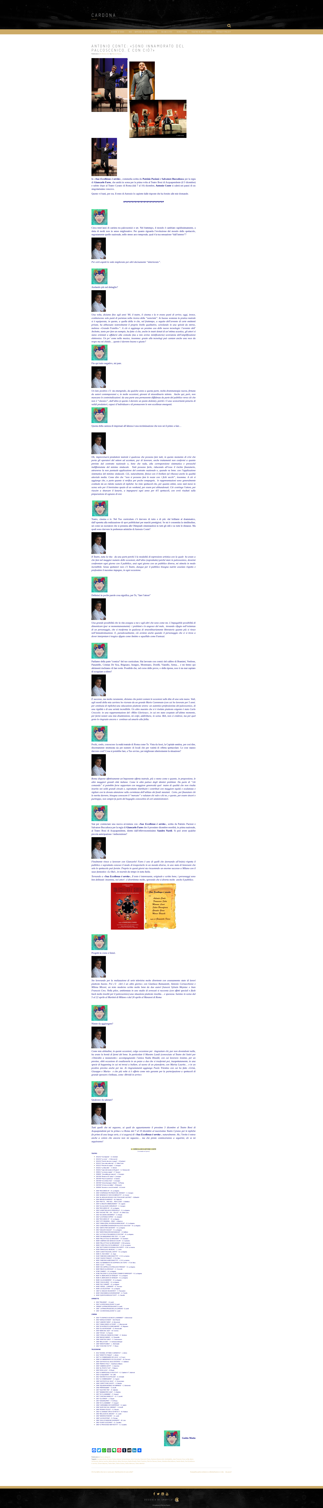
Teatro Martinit (139, 1463)
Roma (159, 1461)
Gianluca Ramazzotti (157, 1459)
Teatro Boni (111, 1463)
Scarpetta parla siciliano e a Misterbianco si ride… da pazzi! (211, 1472)
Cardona (103, 15)
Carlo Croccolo (135, 1459)
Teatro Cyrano (120, 1463)
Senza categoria (105, 1457)
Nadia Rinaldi (132, 1461)
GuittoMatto (168, 1459)
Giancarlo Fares (145, 1459)
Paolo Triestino (141, 1461)
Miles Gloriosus (122, 1461)
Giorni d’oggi (117, 32)
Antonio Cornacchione (123, 1459)
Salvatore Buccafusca (168, 1461)
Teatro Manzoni (130, 1463)
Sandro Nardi (180, 1461)
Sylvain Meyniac (102, 1463)
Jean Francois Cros (179, 1459)
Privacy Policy (223, 32)
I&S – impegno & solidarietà (143, 32)
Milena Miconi (113, 1461)
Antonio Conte (111, 1459)
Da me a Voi (166, 32)
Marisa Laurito (103, 1461)
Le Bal (187, 1459)
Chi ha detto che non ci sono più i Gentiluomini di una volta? (112, 1472)
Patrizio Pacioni (117, 54)
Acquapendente (101, 1459)
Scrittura (182, 32)
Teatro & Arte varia (202, 32)
